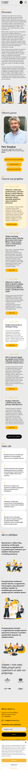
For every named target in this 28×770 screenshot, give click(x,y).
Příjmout (14, 760)
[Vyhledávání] (21, 2)
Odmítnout (14, 764)
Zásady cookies (13, 768)
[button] (25, 742)
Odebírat (14, 734)
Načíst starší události (14, 436)
